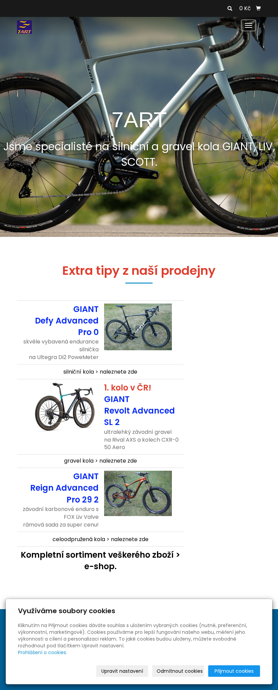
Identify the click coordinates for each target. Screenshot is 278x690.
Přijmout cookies (234, 671)
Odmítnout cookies (180, 671)
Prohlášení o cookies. (42, 652)
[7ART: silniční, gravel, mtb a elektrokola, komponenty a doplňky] (24, 26)
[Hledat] (230, 9)
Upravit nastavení (122, 671)
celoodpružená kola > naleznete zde (100, 539)
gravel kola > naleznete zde (100, 461)
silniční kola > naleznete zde (100, 372)
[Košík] (258, 8)
